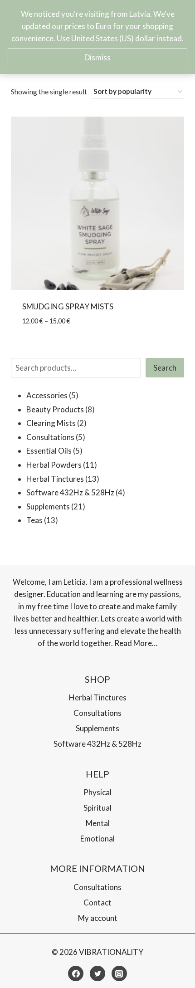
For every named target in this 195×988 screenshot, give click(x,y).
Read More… (135, 643)
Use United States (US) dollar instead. (120, 38)
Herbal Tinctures (98, 697)
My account (97, 918)
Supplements (97, 728)
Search (164, 367)
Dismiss (97, 57)
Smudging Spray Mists (67, 306)
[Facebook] (75, 973)
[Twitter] (97, 973)
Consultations (97, 713)
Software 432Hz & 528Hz (97, 743)
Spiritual (97, 807)
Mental (98, 823)
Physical (97, 792)
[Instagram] (119, 973)
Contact (97, 902)
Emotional (97, 838)
